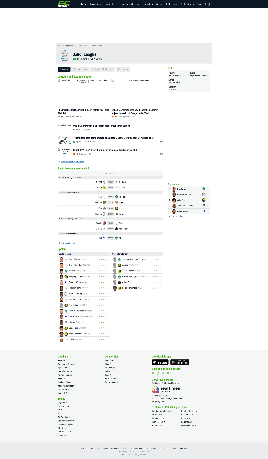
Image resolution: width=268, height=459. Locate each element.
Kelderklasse (171, 4)
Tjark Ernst (62, 368)
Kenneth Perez (64, 393)
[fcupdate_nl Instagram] (157, 373)
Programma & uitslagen (102, 69)
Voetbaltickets (187, 4)
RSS (174, 448)
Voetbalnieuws (80, 69)
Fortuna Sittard (64, 432)
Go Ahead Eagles (65, 424)
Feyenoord (62, 402)
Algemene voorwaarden (139, 448)
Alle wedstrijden (68, 243)
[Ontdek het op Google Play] (179, 362)
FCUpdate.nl (157, 414)
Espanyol (62, 435)
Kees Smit (62, 378)
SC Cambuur (63, 406)
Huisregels (155, 448)
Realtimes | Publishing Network (134, 455)
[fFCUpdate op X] (162, 373)
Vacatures (115, 448)
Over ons (84, 448)
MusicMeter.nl (187, 418)
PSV (60, 410)
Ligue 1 (108, 364)
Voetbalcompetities (65, 45)
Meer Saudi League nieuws (72, 161)
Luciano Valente (65, 382)
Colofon (165, 448)
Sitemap (183, 448)
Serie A (108, 375)
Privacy (124, 448)
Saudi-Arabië (82, 45)
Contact (105, 448)
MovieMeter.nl (158, 418)
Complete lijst (176, 216)
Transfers (148, 4)
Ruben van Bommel (66, 364)
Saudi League (97, 45)
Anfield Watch (158, 425)
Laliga (107, 371)
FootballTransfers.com (162, 411)
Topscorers (123, 69)
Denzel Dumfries (65, 371)
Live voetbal (110, 4)
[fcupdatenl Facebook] (153, 373)
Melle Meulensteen (66, 386)
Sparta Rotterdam (66, 421)
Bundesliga (110, 368)
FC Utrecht (62, 428)
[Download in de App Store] (160, 362)
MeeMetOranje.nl (188, 425)
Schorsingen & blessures (130, 4)
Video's (159, 4)
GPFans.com (187, 414)
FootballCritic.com (189, 411)
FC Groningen (64, 417)
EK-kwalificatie (111, 378)
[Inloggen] (208, 4)
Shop (199, 4)
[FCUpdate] (64, 4)
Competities (95, 4)
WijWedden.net (158, 422)
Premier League (112, 382)
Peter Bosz (62, 360)
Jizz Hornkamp (64, 389)
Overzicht (64, 69)
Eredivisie (109, 360)
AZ (59, 413)
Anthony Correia (65, 375)
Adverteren (95, 448)
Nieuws (83, 4)
